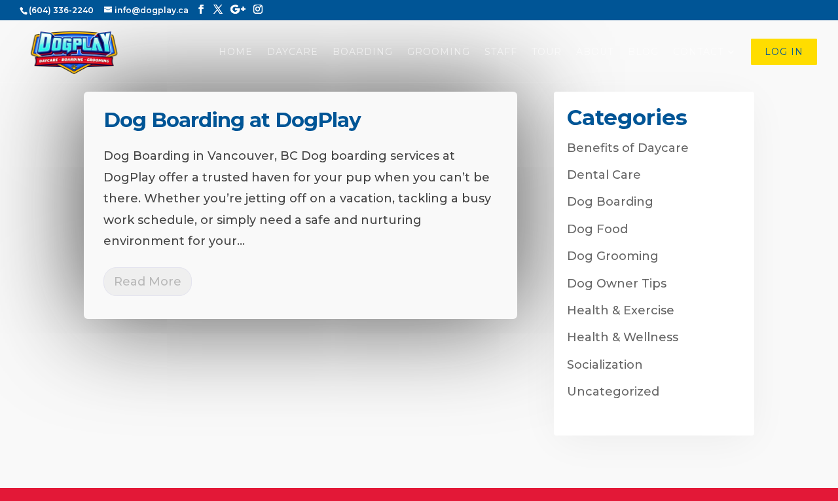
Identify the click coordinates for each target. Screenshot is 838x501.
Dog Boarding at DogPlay (232, 119)
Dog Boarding (610, 202)
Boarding (363, 52)
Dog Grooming (613, 256)
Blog (643, 52)
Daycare (292, 52)
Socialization (605, 365)
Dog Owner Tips (616, 283)
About (594, 52)
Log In (784, 52)
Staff (500, 52)
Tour (547, 52)
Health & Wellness (622, 337)
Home (236, 52)
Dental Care (604, 175)
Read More (147, 281)
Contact (698, 52)
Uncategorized (613, 391)
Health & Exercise (620, 310)
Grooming (438, 52)
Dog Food (597, 229)
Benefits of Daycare (628, 148)
